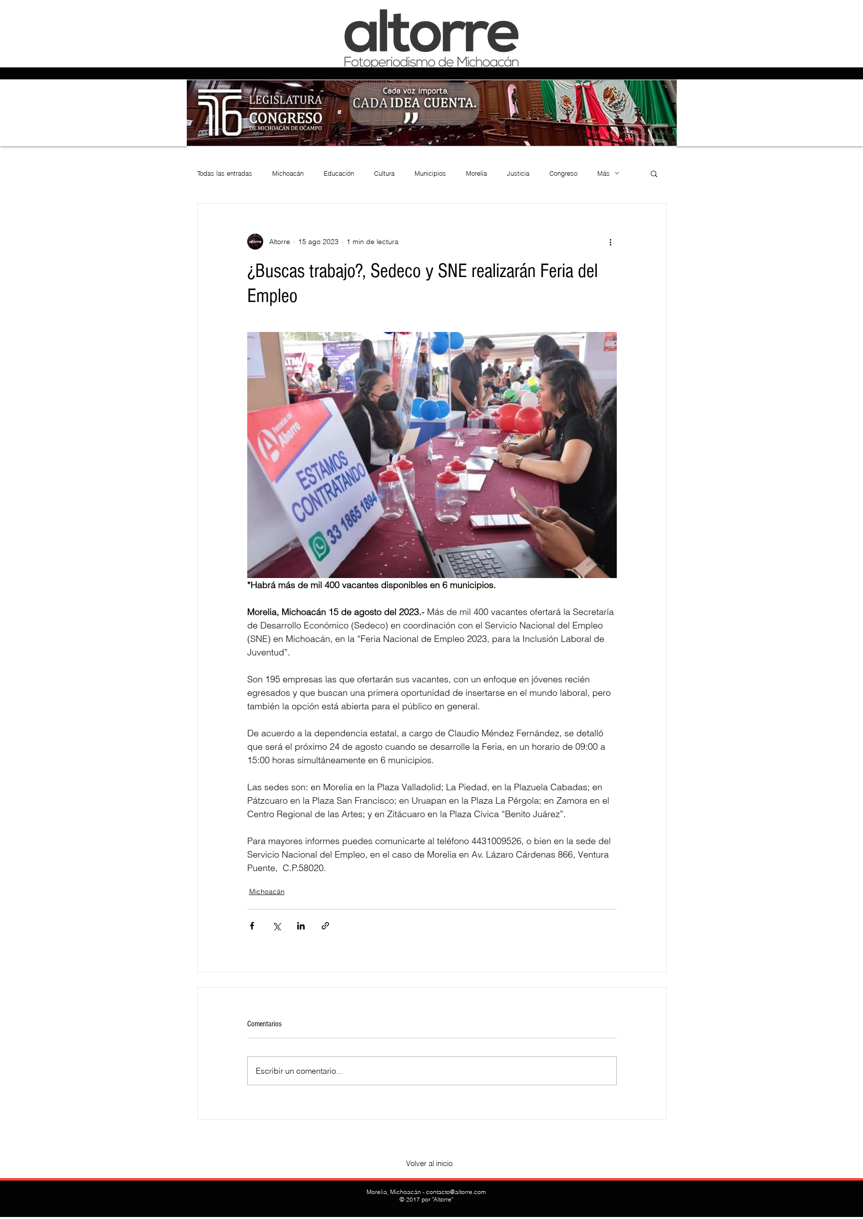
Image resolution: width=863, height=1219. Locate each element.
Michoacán (288, 173)
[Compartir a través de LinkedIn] (301, 925)
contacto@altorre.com (456, 1192)
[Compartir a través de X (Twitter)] (276, 925)
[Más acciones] (611, 242)
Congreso (563, 173)
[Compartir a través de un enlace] (325, 925)
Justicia (518, 173)
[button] (654, 173)
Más (603, 173)
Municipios (430, 173)
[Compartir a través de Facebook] (252, 925)
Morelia (476, 173)
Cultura (384, 173)
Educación (339, 173)
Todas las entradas (224, 173)
